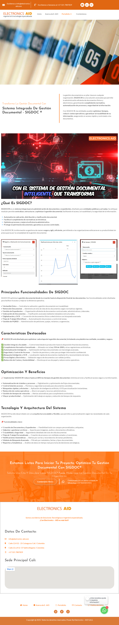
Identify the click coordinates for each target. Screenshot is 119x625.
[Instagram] (55, 611)
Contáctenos (81, 14)
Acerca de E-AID (51, 14)
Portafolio (66, 14)
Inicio (39, 14)
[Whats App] (68, 611)
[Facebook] (62, 611)
